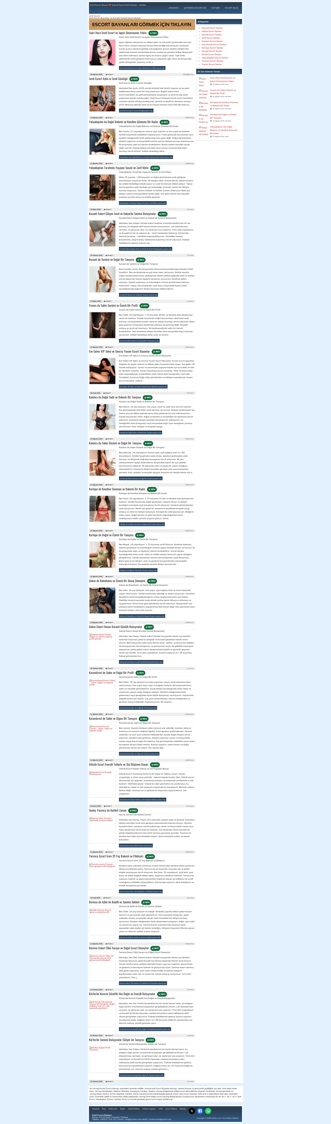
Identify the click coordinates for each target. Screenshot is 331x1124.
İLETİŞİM (215, 8)
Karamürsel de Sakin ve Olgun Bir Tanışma (118, 718)
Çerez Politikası (171, 1109)
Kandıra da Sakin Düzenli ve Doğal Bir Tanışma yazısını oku (141, 478)
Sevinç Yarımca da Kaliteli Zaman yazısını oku (136, 845)
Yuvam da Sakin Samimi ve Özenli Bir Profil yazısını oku (139, 341)
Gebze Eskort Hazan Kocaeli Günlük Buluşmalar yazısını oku (141, 662)
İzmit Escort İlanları (211, 38)
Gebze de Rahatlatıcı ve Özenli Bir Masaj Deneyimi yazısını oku (142, 616)
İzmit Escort (94, 16)
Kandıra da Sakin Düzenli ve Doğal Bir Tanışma (120, 443)
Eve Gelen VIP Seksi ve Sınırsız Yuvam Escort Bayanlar (124, 351)
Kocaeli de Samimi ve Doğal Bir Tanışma (116, 259)
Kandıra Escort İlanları (212, 41)
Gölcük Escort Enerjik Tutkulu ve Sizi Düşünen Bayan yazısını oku (143, 800)
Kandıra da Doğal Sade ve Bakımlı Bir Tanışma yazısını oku (140, 432)
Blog (104, 1109)
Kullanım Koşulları (149, 1109)
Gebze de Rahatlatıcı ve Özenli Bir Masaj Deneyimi (122, 580)
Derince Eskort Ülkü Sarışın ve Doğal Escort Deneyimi (124, 948)
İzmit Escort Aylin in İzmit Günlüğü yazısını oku (136, 110)
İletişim (122, 1109)
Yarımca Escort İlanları (212, 61)
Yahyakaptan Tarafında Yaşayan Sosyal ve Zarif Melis (124, 167)
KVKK (161, 1109)
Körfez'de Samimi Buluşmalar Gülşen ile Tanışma (121, 1039)
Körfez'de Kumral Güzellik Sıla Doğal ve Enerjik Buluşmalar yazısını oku (145, 1029)
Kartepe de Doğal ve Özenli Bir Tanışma (116, 535)
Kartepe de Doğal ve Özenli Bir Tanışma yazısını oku (138, 570)
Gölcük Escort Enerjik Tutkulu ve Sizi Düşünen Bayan (123, 764)
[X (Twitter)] (192, 1111)
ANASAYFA (174, 8)
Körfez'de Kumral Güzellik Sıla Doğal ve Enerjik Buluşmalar (127, 993)
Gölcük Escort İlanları (212, 34)
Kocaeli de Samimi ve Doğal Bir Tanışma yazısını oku (138, 295)
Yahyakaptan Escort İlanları (215, 57)
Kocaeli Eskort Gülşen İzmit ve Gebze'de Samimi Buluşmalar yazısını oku (145, 249)
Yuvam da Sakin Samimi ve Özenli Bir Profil (118, 305)
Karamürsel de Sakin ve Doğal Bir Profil (116, 672)
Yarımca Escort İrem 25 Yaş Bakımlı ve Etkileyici (121, 856)
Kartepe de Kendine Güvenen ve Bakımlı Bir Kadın (122, 489)
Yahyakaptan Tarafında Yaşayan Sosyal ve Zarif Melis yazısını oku (143, 203)
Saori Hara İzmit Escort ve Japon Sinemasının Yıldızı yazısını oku (142, 68)
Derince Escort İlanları (212, 28)
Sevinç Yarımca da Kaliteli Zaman (113, 810)
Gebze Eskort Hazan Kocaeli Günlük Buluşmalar (120, 626)
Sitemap (183, 1109)
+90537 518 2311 (109, 1119)
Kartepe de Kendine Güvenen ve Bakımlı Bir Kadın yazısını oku (142, 524)
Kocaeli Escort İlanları (212, 51)
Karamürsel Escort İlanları (214, 44)
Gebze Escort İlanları (212, 31)
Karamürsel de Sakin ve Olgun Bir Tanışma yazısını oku (139, 754)
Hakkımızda (112, 1109)
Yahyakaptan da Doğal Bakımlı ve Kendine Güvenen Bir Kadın (128, 121)
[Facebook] (200, 1111)
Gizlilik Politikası (134, 1109)
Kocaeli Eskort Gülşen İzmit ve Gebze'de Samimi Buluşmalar (127, 213)
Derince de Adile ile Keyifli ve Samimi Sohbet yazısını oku (140, 937)
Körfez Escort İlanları (212, 54)
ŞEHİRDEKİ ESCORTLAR (195, 8)
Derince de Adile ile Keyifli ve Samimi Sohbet (119, 902)
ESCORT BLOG (231, 8)
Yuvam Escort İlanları (212, 64)
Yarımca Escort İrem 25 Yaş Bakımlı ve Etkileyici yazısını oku (141, 891)
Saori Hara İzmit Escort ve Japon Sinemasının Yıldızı (123, 32)
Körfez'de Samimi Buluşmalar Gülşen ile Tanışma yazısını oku (142, 1075)
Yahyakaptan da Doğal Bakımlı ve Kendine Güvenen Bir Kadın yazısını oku (146, 157)
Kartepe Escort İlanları (212, 47)
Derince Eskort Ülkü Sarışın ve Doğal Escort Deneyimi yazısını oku (143, 983)
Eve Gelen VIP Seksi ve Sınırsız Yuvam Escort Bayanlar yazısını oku (143, 386)
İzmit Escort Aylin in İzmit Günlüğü (113, 78)
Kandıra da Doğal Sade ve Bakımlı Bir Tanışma (120, 397)
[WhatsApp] (208, 1111)
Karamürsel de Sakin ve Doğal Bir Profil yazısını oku (138, 708)
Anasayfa (95, 1109)
